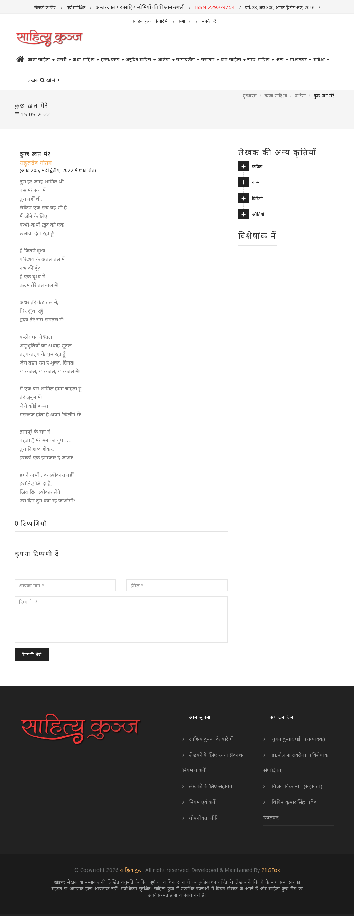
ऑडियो (258, 214)
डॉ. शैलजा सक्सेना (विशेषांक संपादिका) (295, 762)
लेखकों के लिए (45, 7)
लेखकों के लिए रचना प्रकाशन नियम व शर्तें (213, 762)
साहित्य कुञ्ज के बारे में (150, 21)
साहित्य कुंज (131, 869)
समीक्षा (321, 59)
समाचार (185, 21)
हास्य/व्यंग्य (112, 59)
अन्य (282, 59)
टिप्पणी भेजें (32, 654)
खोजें (53, 80)
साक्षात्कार (301, 59)
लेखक (33, 80)
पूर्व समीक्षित (76, 7)
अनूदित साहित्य (140, 59)
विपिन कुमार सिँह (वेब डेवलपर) (290, 809)
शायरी (64, 59)
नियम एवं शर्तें (202, 801)
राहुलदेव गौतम (36, 163)
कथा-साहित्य (86, 59)
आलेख (166, 59)
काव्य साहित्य (41, 59)
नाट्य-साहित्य (260, 59)
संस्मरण (210, 59)
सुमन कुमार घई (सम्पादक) (297, 738)
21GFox (270, 869)
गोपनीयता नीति (204, 817)
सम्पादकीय (187, 59)
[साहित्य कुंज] (49, 38)
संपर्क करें (209, 21)
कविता (300, 96)
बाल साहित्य (233, 59)
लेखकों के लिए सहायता (211, 786)
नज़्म (256, 182)
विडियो (257, 198)
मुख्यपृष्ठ (250, 96)
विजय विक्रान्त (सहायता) (296, 786)
